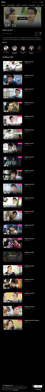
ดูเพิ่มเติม (4, 42)
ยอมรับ (38, 386)
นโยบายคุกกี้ (15, 390)
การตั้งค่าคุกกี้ (38, 389)
